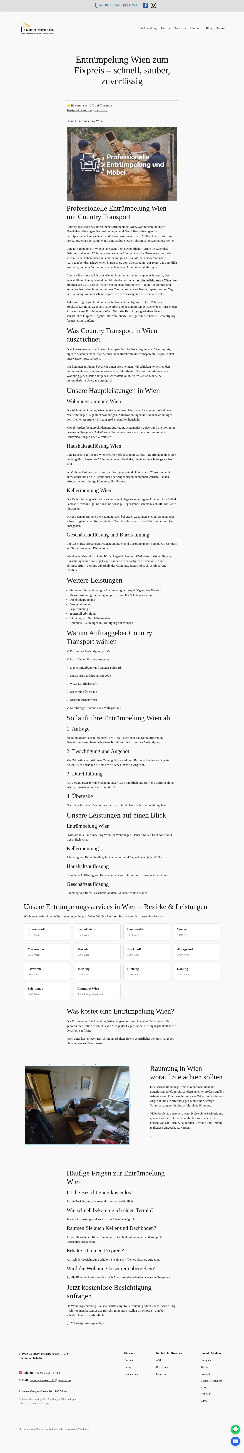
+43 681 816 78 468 (47, 1372)
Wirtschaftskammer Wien (153, 280)
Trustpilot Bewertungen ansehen (87, 110)
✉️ (235, 1441)
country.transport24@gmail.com (50, 1380)
